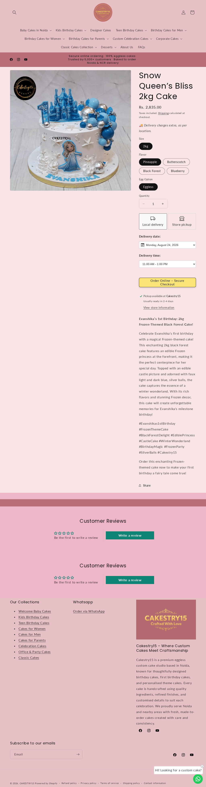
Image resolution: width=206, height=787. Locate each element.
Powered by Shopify (46, 783)
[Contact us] (198, 779)
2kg (145, 146)
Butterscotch (176, 162)
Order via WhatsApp (89, 611)
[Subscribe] (77, 754)
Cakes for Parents (32, 640)
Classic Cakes (29, 657)
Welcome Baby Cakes (35, 611)
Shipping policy (131, 783)
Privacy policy (88, 783)
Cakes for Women (32, 628)
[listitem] (153, 221)
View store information (158, 307)
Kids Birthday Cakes (34, 617)
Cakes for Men (30, 634)
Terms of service (109, 783)
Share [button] (147, 485)
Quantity (144, 195)
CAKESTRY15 (27, 783)
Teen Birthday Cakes (34, 623)
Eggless (148, 187)
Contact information (155, 783)
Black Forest (152, 171)
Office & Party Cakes (35, 652)
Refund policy (69, 783)
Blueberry (178, 171)
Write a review (129, 535)
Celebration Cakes (32, 646)
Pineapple (150, 162)
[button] (14, 12)
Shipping (163, 113)
